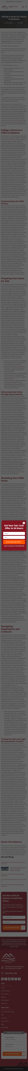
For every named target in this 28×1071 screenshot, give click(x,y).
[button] (24, 523)
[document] (14, 535)
